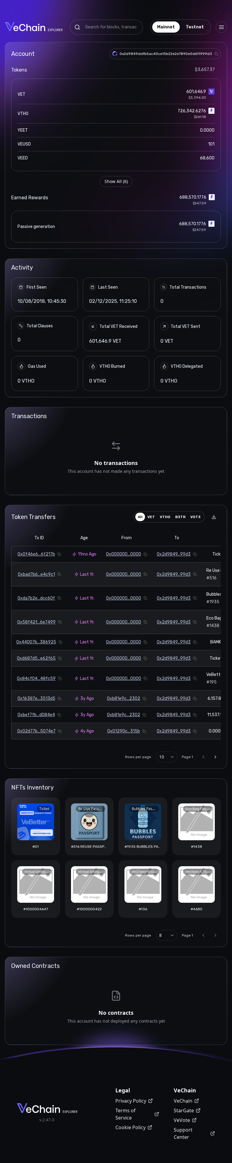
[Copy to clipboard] (216, 54)
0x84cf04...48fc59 (36, 678)
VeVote (182, 1120)
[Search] (77, 27)
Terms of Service (125, 1114)
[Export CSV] (214, 516)
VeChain (183, 1100)
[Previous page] (203, 756)
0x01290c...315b (123, 731)
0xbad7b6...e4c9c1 (36, 574)
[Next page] (215, 756)
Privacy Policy (130, 1100)
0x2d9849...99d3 (174, 554)
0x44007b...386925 (36, 642)
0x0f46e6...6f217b (36, 554)
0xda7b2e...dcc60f (36, 598)
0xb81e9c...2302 (123, 698)
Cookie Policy (130, 1127)
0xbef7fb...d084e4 (36, 714)
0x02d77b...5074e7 (36, 731)
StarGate (184, 1110)
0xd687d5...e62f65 (36, 658)
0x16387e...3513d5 (36, 698)
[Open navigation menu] (221, 27)
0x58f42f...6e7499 (36, 622)
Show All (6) (116, 181)
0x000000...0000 (123, 554)
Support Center (183, 1133)
